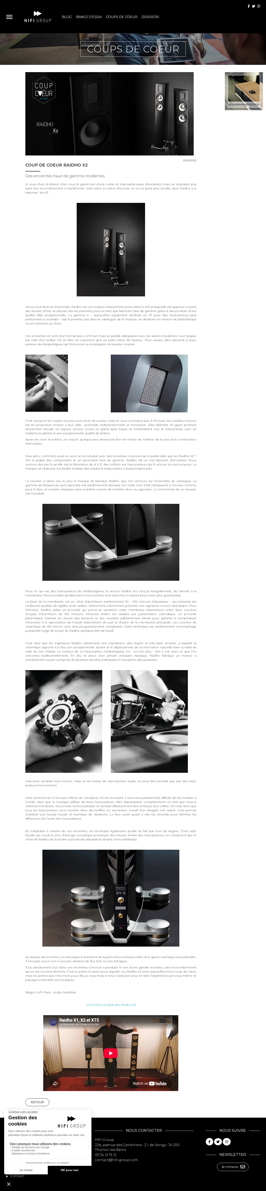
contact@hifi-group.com (116, 1160)
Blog (67, 17)
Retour (37, 1102)
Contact (16, 1176)
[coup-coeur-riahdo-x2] (111, 249)
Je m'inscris (229, 1167)
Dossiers (150, 17)
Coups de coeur (121, 17)
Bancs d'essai (89, 17)
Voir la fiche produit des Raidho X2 (111, 1005)
